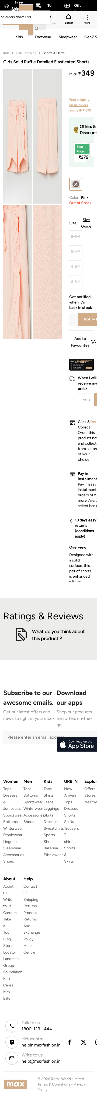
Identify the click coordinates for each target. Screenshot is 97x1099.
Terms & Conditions (53, 1084)
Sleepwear (12, 848)
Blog (7, 939)
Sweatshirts (54, 828)
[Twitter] (83, 1042)
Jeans (49, 802)
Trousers (71, 828)
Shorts (69, 815)
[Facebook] (69, 1042)
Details (80, 362)
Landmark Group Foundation (12, 965)
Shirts (49, 795)
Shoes (8, 861)
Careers (10, 912)
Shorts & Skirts (54, 53)
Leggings (51, 808)
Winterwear (13, 828)
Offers (89, 789)
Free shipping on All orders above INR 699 (80, 105)
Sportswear (13, 815)
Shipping (30, 899)
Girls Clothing (26, 53)
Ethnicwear (12, 835)
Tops (7, 789)
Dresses (51, 821)
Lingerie (10, 841)
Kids (6, 53)
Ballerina (51, 848)
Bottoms (10, 821)
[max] (17, 1084)
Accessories (13, 855)
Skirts (48, 815)
